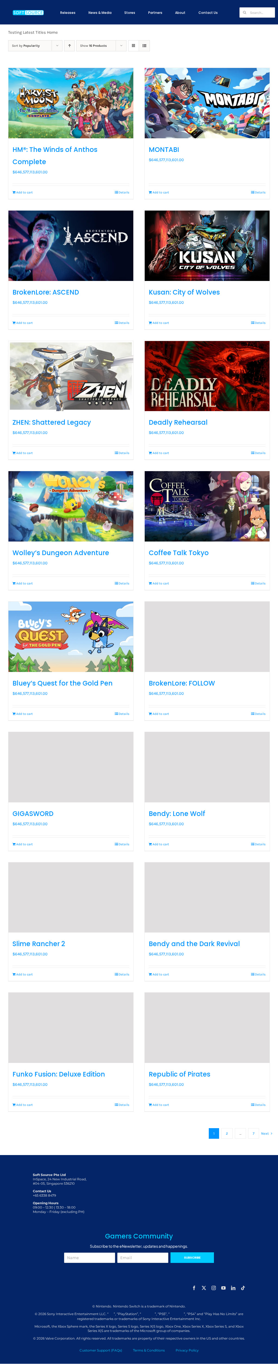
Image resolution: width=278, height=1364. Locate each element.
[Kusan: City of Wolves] (207, 246)
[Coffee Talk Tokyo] (207, 506)
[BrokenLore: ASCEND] (70, 246)
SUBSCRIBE (192, 1257)
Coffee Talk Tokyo (179, 552)
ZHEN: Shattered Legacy (51, 422)
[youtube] (223, 1288)
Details (124, 192)
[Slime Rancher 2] (70, 897)
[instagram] (213, 1288)
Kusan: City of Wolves (184, 292)
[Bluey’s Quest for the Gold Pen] (70, 637)
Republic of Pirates (179, 1074)
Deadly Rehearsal (178, 422)
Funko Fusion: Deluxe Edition (58, 1074)
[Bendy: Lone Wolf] (207, 767)
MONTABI (164, 149)
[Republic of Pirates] (207, 1028)
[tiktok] (243, 1288)
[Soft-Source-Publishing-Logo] (28, 10)
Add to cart (24, 192)
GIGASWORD (32, 813)
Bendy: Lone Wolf (177, 813)
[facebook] (194, 1288)
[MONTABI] (207, 103)
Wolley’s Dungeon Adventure (60, 552)
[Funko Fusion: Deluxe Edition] (70, 1028)
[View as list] (144, 45)
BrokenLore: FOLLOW (182, 683)
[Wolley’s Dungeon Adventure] (70, 506)
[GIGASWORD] (70, 767)
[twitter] (204, 1288)
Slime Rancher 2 (38, 943)
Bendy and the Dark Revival (194, 943)
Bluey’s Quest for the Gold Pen (62, 683)
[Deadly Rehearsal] (207, 376)
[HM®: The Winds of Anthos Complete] (70, 103)
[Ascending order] (69, 45)
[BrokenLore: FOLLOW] (207, 637)
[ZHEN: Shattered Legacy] (70, 376)
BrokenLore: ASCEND (45, 292)
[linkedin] (233, 1288)
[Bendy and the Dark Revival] (207, 897)
